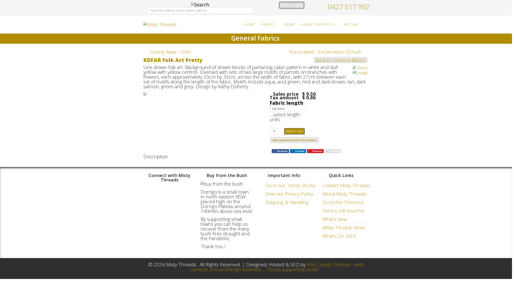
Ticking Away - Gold (170, 52)
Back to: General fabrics (341, 60)
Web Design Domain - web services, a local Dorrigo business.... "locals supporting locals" (277, 267)
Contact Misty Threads (345, 185)
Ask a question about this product (294, 140)
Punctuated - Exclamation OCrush (325, 52)
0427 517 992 (348, 6)
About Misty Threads (343, 193)
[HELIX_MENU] (365, 24)
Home (249, 24)
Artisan (351, 24)
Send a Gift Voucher (343, 210)
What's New (334, 219)
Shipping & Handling (286, 202)
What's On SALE (338, 236)
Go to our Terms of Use (289, 185)
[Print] (360, 68)
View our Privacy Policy (288, 193)
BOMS (290, 24)
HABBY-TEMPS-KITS (317, 24)
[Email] (360, 72)
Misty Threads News (343, 227)
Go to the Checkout (342, 202)
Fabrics (268, 24)
